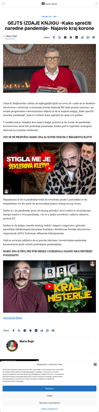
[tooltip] (54, 37)
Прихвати (49, 388)
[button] (95, 364)
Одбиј (49, 395)
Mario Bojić (11, 36)
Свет (55, 17)
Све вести (46, 17)
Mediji (19, 317)
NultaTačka (9, 317)
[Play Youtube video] (49, 168)
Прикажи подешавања (49, 403)
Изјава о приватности (49, 409)
